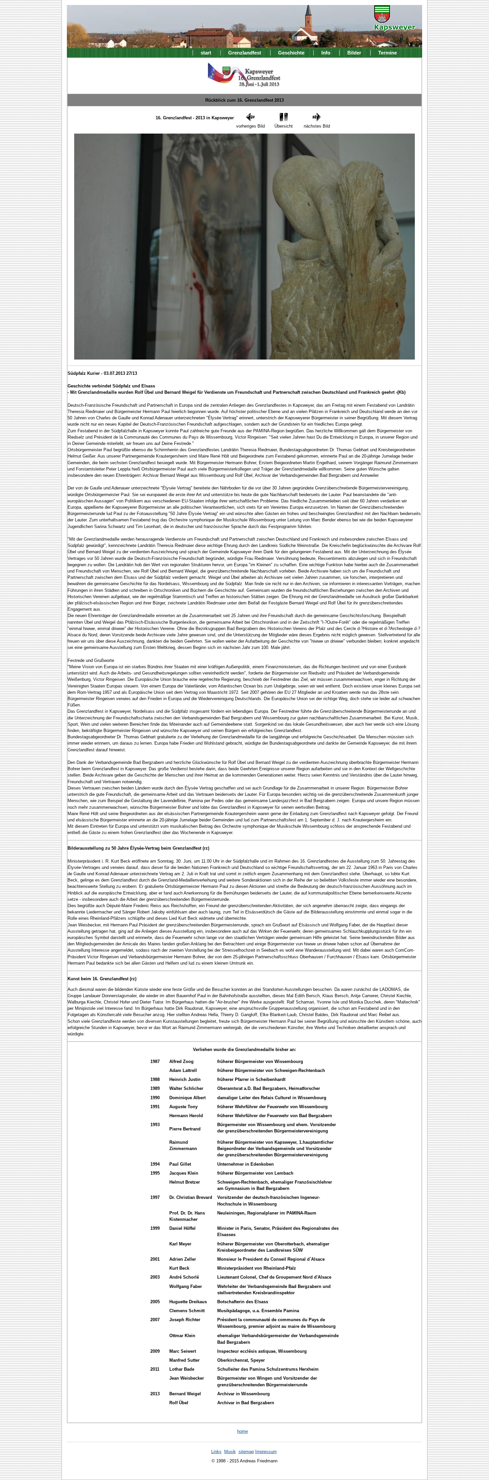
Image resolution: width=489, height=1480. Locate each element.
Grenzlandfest (244, 52)
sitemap (246, 1451)
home (242, 1431)
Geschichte (291, 52)
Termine (387, 52)
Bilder (354, 52)
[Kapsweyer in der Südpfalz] (394, 27)
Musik (230, 1451)
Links (216, 1451)
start (206, 52)
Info (325, 52)
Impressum (266, 1451)
